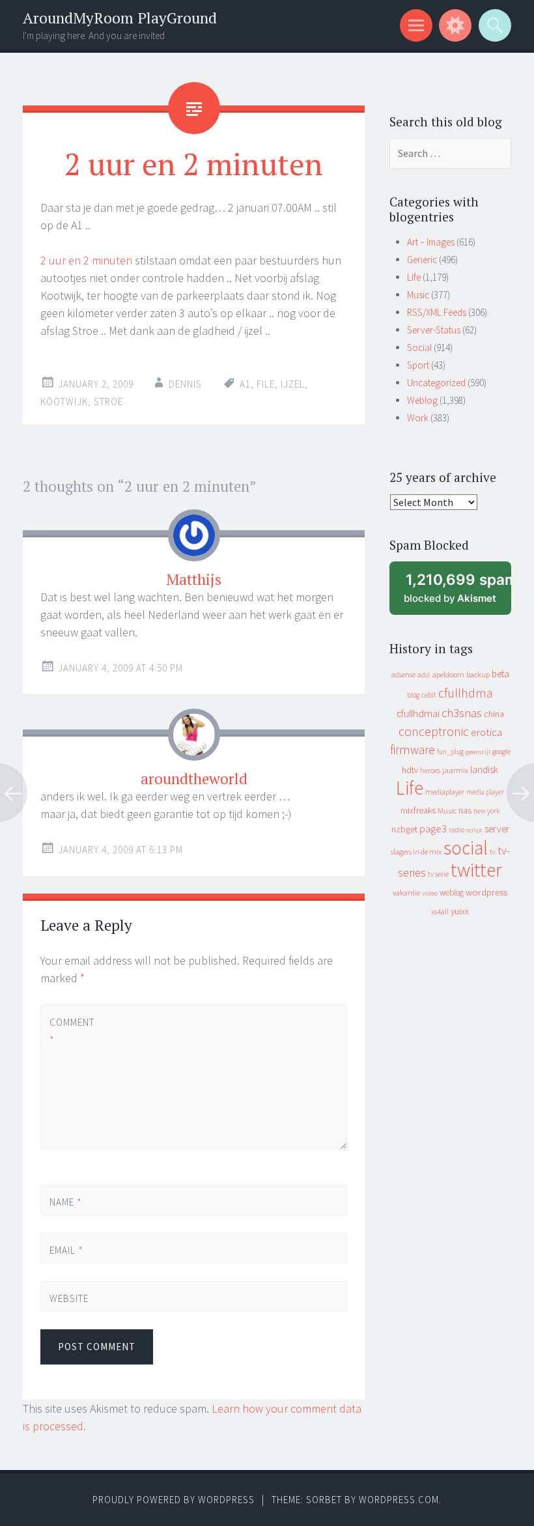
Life (414, 277)
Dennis (185, 384)
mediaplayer (444, 792)
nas (464, 810)
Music (418, 295)
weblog (452, 892)
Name (65, 1202)
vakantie (406, 892)
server (497, 829)
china (494, 714)
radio (456, 829)
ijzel (293, 384)
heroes (430, 770)
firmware (412, 749)
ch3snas (462, 712)
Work (418, 418)
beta (500, 674)
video (430, 893)
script (474, 830)
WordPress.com (399, 1499)
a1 (245, 384)
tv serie (438, 874)
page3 (433, 828)
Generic (422, 259)
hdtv (410, 770)
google (501, 751)
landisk (484, 769)
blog (413, 694)
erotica (486, 732)
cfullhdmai (418, 713)
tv (493, 851)
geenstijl (478, 752)
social (465, 848)
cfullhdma (465, 693)
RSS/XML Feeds (436, 312)
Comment (71, 1031)
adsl (423, 674)
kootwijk (64, 401)
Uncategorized (436, 382)
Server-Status (433, 330)
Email (66, 1250)
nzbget (404, 829)
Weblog (422, 400)
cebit (428, 694)
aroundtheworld (194, 779)
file (266, 384)
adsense (403, 674)
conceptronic (434, 731)
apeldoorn (448, 674)
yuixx (460, 911)
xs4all (440, 911)
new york (486, 810)
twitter (476, 870)
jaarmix (455, 770)
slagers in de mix (416, 851)
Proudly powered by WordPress (173, 1499)
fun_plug (450, 751)
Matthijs (193, 579)
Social (419, 347)
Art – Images (431, 242)
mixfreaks (418, 810)
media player (485, 792)
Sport (418, 365)
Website (69, 1298)
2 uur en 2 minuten (86, 260)
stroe (108, 401)
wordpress (486, 892)
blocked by (457, 593)
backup (478, 674)
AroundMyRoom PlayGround (120, 18)
